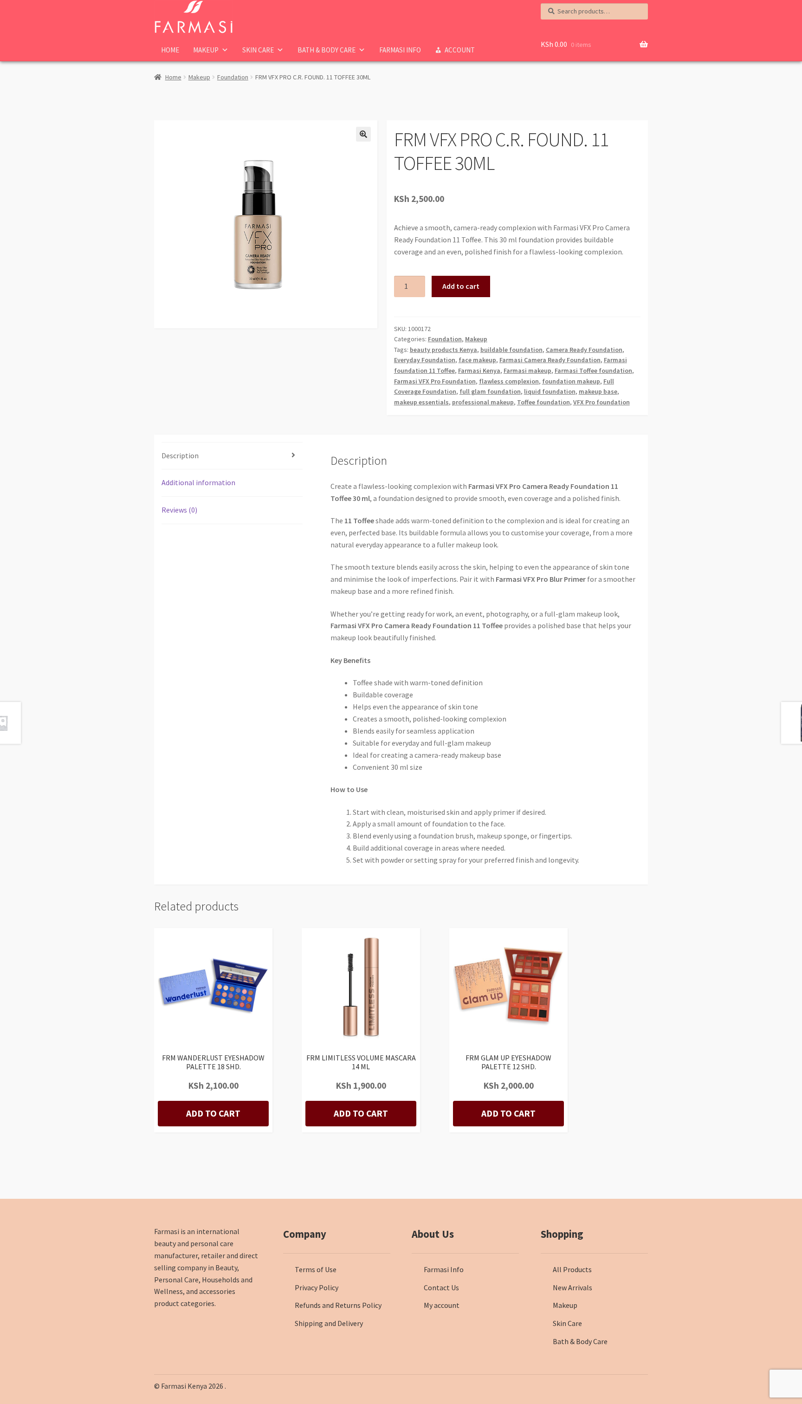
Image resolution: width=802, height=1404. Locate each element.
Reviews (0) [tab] (179, 509)
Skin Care (258, 50)
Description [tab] (180, 455)
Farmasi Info (400, 50)
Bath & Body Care (327, 50)
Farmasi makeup (527, 370)
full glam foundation (490, 391)
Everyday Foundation (424, 360)
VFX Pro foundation (601, 402)
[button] (363, 134)
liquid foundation (550, 391)
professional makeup (483, 402)
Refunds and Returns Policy (338, 1305)
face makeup (477, 360)
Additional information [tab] (198, 482)
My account (441, 1305)
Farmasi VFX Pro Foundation (435, 381)
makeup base (598, 391)
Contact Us (441, 1287)
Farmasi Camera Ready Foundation (550, 360)
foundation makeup (571, 381)
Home (170, 50)
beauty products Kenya (443, 349)
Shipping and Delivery (329, 1323)
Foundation (232, 77)
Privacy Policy (316, 1287)
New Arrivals (572, 1287)
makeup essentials (421, 402)
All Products (572, 1269)
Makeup (206, 50)
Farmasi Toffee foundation (593, 370)
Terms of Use (315, 1269)
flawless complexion (509, 381)
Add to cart (460, 286)
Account (460, 50)
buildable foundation (511, 349)
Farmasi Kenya (479, 370)
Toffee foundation (543, 402)
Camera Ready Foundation (584, 349)
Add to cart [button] (213, 1113)
